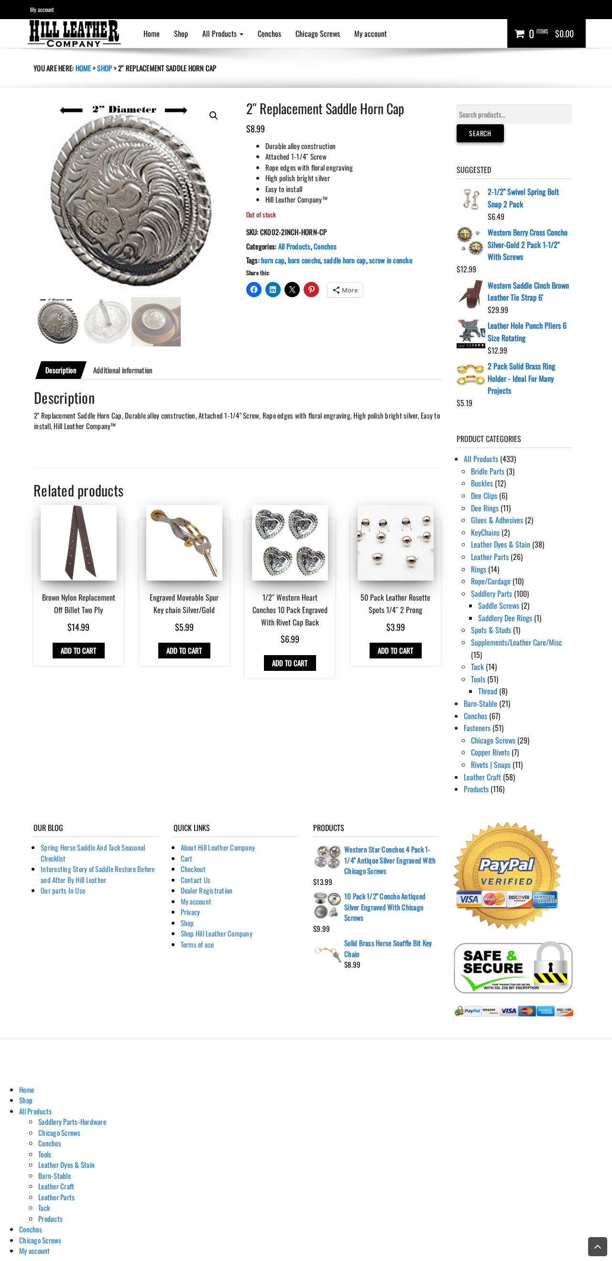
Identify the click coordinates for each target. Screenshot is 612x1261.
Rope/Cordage (491, 581)
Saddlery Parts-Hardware (72, 1121)
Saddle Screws (498, 605)
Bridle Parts (487, 471)
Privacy (190, 911)
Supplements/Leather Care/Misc (516, 642)
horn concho (304, 260)
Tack (477, 666)
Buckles (482, 483)
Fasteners (477, 727)
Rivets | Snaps (491, 764)
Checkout (193, 868)
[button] (213, 115)
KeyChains (485, 532)
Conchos (269, 33)
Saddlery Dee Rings (505, 618)
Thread (487, 691)
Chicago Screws (317, 33)
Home (151, 33)
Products (476, 789)
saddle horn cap (345, 260)
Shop (181, 33)
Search (480, 133)
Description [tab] (60, 370)
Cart (187, 858)
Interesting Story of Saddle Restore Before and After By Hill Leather (98, 874)
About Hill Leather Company (218, 847)
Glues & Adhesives (497, 520)
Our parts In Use (63, 890)
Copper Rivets (490, 752)
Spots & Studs (491, 630)
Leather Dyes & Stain (500, 544)
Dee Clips (484, 495)
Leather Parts (490, 556)
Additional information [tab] (123, 370)
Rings (478, 569)
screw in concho (390, 260)
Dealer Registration (207, 890)
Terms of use (197, 944)
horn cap (272, 260)
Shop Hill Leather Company (216, 933)
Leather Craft (482, 777)
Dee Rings (485, 508)
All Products (220, 33)
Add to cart (79, 650)
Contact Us (196, 879)
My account (42, 9)
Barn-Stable (480, 703)
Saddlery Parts (491, 593)
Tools (478, 679)
